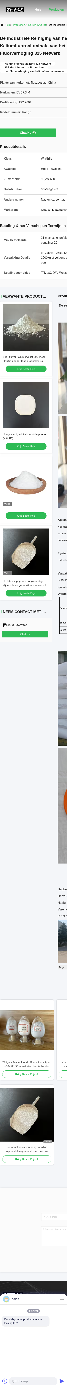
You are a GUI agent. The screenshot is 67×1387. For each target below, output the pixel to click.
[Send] (62, 1381)
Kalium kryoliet (37, 24)
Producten (56, 9)
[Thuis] (15, 9)
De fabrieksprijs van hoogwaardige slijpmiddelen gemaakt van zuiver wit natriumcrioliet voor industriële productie (26, 1149)
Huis (38, 9)
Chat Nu (25, 132)
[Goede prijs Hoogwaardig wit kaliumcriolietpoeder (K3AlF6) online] (26, 405)
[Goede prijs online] (26, 482)
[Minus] (62, 1299)
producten (19, 24)
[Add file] (4, 1381)
